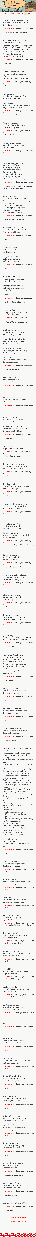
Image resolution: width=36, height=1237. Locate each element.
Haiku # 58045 (7, 563)
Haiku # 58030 (7, 959)
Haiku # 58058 (7, 235)
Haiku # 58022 (7, 1104)
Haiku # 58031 (7, 941)
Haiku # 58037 (7, 736)
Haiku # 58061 (7, 151)
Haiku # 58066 (7, 28)
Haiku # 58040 (7, 676)
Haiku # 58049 (7, 472)
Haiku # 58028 (7, 995)
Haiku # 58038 (7, 716)
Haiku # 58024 (7, 1066)
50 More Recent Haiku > (18, 1222)
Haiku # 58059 (7, 215)
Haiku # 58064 (7, 82)
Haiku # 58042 (7, 623)
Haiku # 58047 (7, 512)
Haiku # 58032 (7, 923)
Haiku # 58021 (7, 1133)
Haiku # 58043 (7, 603)
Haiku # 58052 (7, 405)
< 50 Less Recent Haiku (18, 1217)
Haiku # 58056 (7, 298)
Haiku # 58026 (7, 1026)
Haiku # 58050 (7, 452)
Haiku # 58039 (7, 696)
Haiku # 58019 (7, 1171)
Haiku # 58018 (7, 1191)
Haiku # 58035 (7, 869)
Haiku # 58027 (7, 1013)
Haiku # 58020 (7, 1151)
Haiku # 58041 (7, 643)
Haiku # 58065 (7, 59)
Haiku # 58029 (7, 977)
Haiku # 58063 (7, 111)
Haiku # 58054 (7, 365)
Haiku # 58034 (7, 887)
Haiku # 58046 (7, 541)
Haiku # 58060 (7, 182)
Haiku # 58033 (7, 905)
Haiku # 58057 (7, 264)
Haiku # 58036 (7, 849)
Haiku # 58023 (7, 1084)
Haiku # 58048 (7, 492)
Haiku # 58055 (7, 318)
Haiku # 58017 (7, 1206)
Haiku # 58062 (7, 131)
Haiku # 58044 (7, 583)
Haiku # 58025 (7, 1046)
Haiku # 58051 (7, 434)
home (4, 13)
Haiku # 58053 (7, 385)
